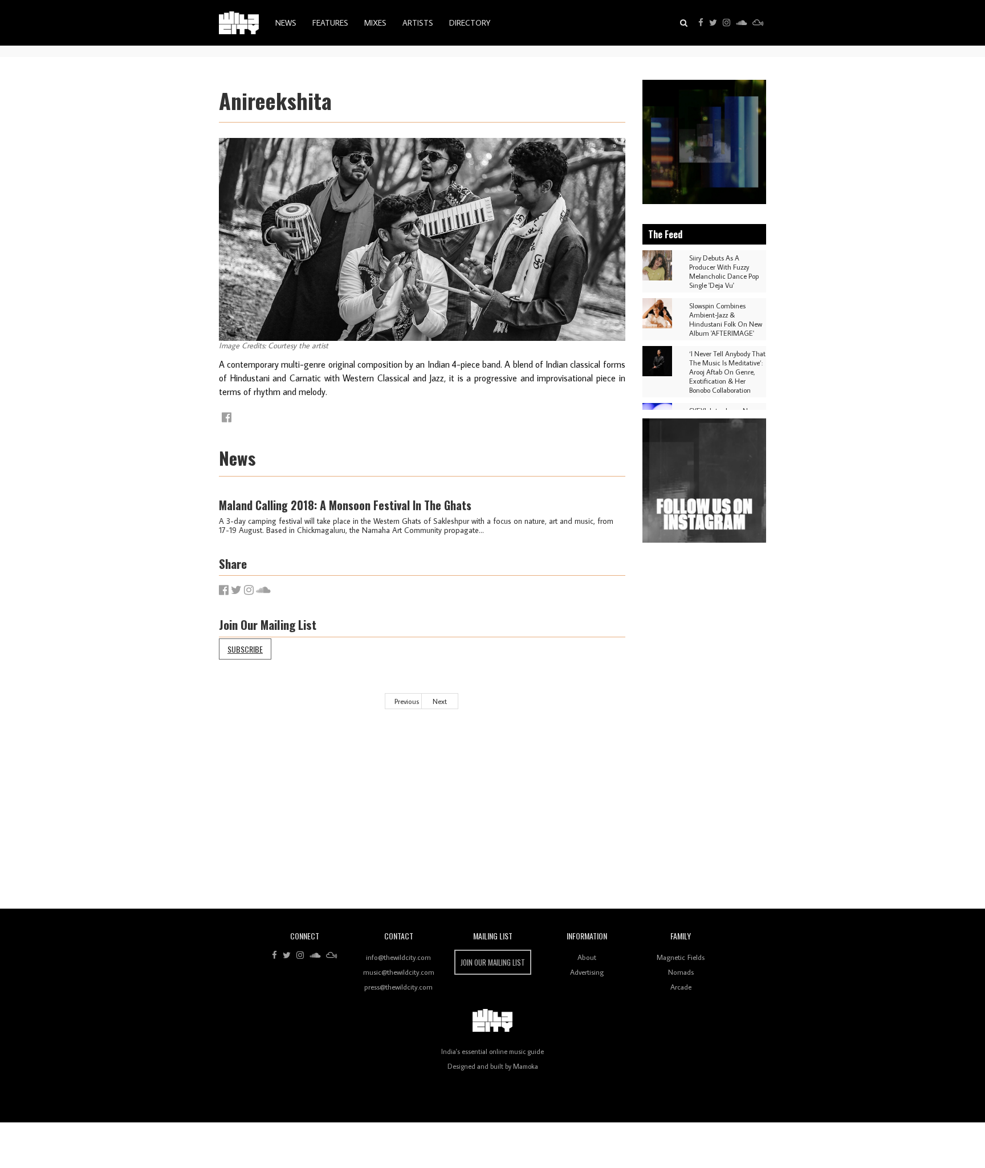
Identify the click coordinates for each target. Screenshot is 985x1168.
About (586, 957)
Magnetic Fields (681, 957)
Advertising (587, 971)
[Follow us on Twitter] (713, 22)
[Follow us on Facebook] (700, 22)
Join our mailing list (493, 962)
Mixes (375, 23)
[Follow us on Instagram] (726, 22)
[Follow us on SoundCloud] (741, 22)
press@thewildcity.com (398, 986)
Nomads (681, 971)
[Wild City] (492, 1021)
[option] (704, 142)
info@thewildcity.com (398, 957)
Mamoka (525, 1066)
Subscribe (245, 649)
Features (330, 23)
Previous (406, 701)
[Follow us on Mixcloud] (758, 22)
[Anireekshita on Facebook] (226, 417)
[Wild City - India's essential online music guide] (238, 23)
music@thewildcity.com (398, 971)
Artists (417, 23)
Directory (469, 23)
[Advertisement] (561, 817)
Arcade (680, 986)
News (285, 23)
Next (440, 701)
